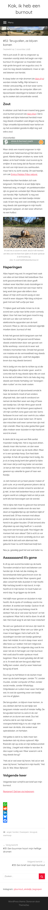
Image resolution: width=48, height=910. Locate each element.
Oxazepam (24, 832)
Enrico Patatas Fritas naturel (24, 174)
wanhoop (7, 835)
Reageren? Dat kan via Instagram (18, 791)
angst (9, 832)
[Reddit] (24, 808)
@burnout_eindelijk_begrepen (28, 889)
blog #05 (31, 114)
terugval (33, 832)
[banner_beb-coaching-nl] (24, 144)
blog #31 (39, 79)
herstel (15, 832)
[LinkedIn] (24, 812)
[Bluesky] (24, 816)
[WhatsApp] (24, 804)
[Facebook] (24, 821)
